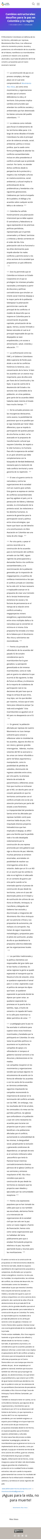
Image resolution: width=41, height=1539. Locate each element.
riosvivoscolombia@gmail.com (12, 1491)
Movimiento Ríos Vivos (20, 1508)
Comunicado (28, 25)
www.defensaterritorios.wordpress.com (16, 1489)
